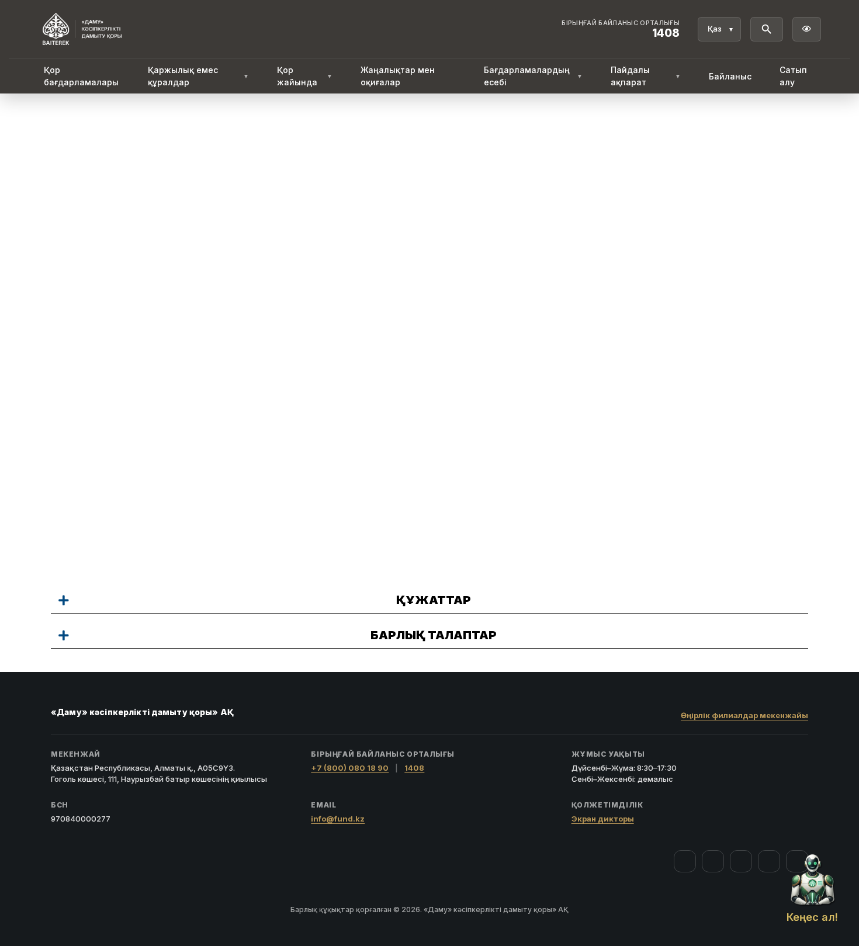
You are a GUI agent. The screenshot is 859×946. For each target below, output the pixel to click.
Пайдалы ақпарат (646, 76)
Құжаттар (433, 600)
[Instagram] (713, 861)
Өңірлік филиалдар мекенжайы (744, 715)
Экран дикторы (602, 818)
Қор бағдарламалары (81, 76)
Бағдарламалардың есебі (533, 76)
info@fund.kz (338, 818)
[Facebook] (685, 861)
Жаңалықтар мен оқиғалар (398, 76)
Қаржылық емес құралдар (198, 76)
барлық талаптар (433, 635)
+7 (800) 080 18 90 (350, 767)
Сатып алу (793, 76)
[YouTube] (741, 861)
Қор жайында (304, 76)
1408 (414, 767)
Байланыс (730, 76)
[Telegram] (769, 861)
